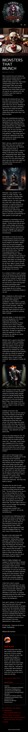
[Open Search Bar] (21, 24)
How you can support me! (12, 678)
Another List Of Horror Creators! (13, 695)
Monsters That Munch (12, 708)
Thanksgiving (7, 710)
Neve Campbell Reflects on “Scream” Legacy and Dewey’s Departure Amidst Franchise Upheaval (13, 715)
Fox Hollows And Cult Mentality (13, 691)
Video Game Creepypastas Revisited (14, 687)
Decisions (7, 686)
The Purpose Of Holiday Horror (12, 689)
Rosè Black (9, 647)
